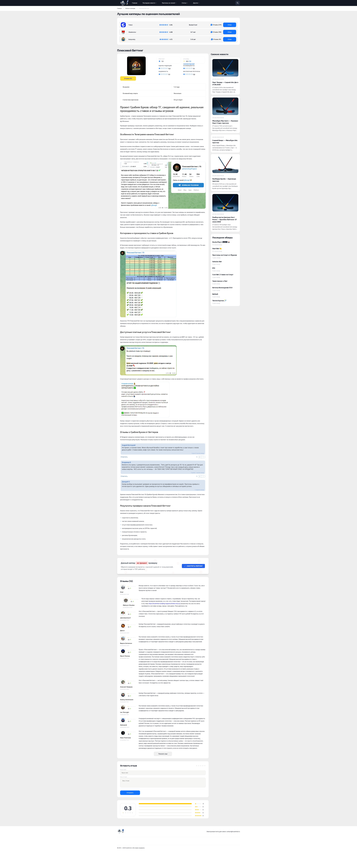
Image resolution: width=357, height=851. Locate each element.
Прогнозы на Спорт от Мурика (224, 255)
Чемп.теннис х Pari (219, 281)
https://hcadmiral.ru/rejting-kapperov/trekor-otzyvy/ (164, 603)
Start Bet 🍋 (217, 248)
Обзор (230, 25)
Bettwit (215, 294)
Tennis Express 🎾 (219, 300)
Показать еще (162, 754)
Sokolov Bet (217, 261)
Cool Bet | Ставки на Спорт (222, 274)
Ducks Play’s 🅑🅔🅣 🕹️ (221, 242)
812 (213, 268)
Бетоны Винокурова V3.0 (222, 287)
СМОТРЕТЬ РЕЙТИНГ (195, 566)
